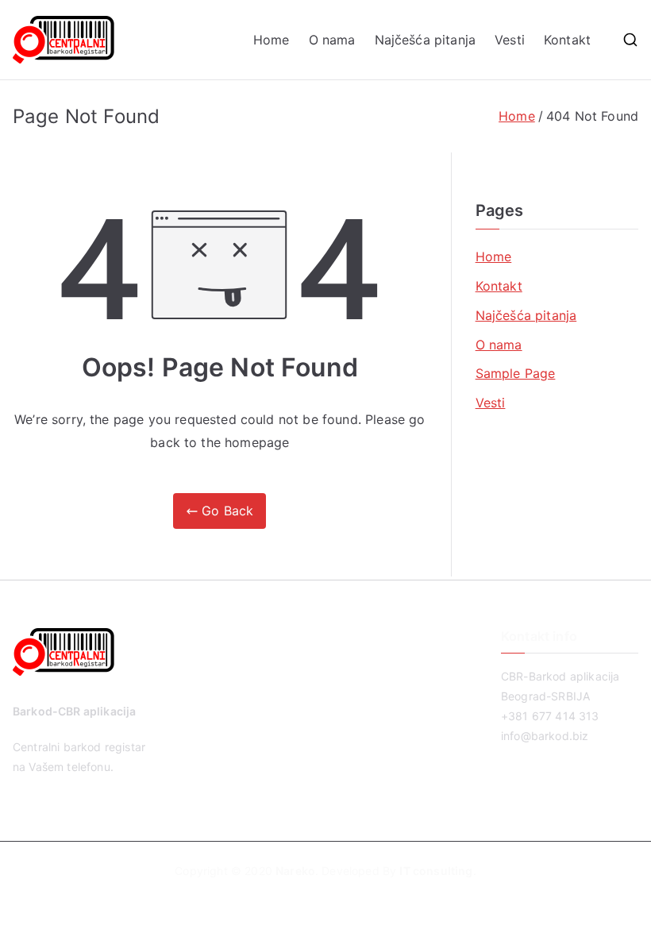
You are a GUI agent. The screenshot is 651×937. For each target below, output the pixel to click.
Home (271, 40)
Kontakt (567, 40)
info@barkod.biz (544, 735)
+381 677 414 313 (550, 716)
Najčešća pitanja (425, 40)
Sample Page (516, 373)
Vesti (510, 40)
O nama (332, 40)
